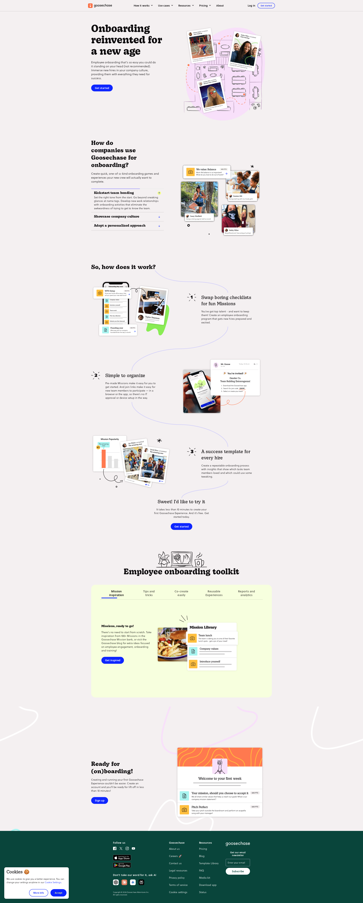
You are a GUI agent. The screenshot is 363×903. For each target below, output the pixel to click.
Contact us (175, 863)
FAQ (201, 870)
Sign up (99, 800)
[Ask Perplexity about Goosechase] (141, 882)
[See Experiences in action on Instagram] (127, 848)
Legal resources (178, 870)
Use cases (164, 5)
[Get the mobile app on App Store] (122, 858)
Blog (201, 856)
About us (174, 849)
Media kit (204, 877)
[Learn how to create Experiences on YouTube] (133, 848)
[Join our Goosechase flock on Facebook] (114, 848)
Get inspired (112, 660)
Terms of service (178, 885)
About (220, 5)
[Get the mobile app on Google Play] (122, 865)
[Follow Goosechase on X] (121, 848)
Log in (251, 5)
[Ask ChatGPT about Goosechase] (116, 882)
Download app (208, 885)
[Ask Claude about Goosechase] (124, 882)
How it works (142, 5)
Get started (266, 5)
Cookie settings (178, 892)
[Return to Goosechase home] (100, 5)
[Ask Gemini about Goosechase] (133, 882)
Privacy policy (177, 877)
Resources (184, 5)
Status (203, 892)
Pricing (203, 5)
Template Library (209, 863)
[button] (127, 192)
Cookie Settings (53, 882)
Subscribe (238, 871)
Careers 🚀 (175, 856)
